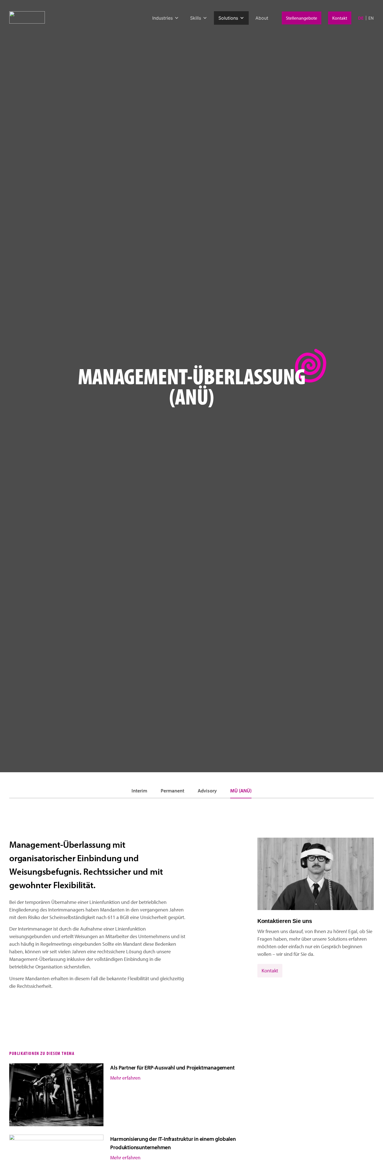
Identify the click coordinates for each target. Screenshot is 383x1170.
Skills (195, 18)
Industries (162, 18)
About (261, 18)
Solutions (228, 18)
